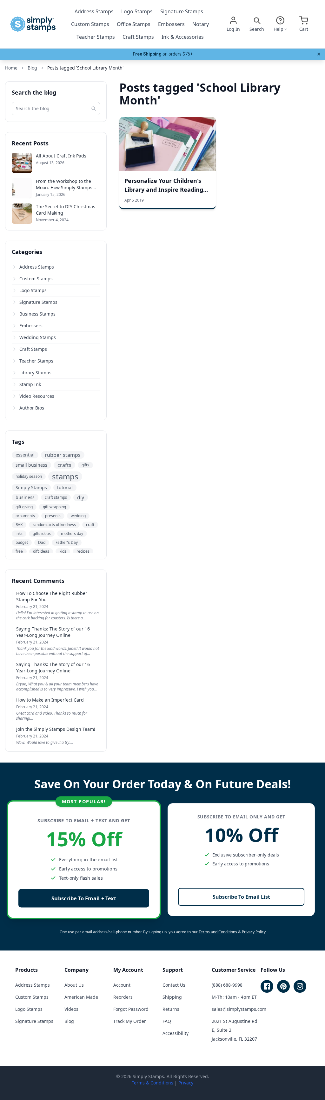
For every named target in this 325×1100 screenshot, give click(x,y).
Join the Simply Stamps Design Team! (55, 729)
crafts (64, 465)
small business (31, 465)
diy (80, 497)
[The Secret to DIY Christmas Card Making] (22, 213)
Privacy (185, 1083)
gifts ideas (42, 533)
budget (22, 542)
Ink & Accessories (183, 36)
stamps (65, 476)
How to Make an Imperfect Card (50, 700)
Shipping (172, 997)
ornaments (25, 515)
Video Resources (36, 396)
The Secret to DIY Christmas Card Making (65, 209)
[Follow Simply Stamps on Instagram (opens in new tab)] (300, 986)
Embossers (171, 24)
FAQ (166, 1021)
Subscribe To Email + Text (83, 898)
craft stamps (56, 497)
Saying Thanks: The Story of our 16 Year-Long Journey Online (53, 632)
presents (53, 515)
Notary (200, 24)
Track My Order (129, 1021)
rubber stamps (63, 454)
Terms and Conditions (218, 932)
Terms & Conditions (152, 1083)
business (25, 497)
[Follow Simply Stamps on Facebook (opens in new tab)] (267, 986)
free (19, 551)
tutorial (65, 487)
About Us (74, 985)
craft (90, 524)
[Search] (93, 108)
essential (25, 455)
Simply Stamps (31, 487)
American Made (81, 997)
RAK (19, 524)
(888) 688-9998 (227, 985)
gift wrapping (54, 507)
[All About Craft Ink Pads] (22, 163)
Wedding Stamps (37, 337)
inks (19, 533)
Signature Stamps (181, 11)
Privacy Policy (254, 932)
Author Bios (31, 408)
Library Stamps (35, 373)
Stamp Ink (30, 384)
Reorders (123, 997)
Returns (170, 1009)
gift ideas (41, 551)
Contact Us (173, 985)
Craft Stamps (138, 36)
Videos (71, 1009)
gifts (85, 465)
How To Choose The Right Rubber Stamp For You (51, 596)
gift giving (24, 507)
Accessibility (175, 1033)
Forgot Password (131, 1009)
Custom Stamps (90, 24)
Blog (69, 1021)
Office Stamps (133, 24)
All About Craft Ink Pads (61, 156)
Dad (41, 542)
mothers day (72, 533)
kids (62, 551)
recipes (83, 551)
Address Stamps (94, 11)
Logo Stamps (137, 11)
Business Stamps (37, 314)
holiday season (29, 476)
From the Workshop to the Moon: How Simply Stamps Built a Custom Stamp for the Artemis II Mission (66, 184)
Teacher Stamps (95, 36)
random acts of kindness (54, 524)
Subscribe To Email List (241, 896)
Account (121, 985)
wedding (78, 515)
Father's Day (67, 542)
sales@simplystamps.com (239, 1009)
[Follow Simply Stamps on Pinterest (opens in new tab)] (283, 986)
